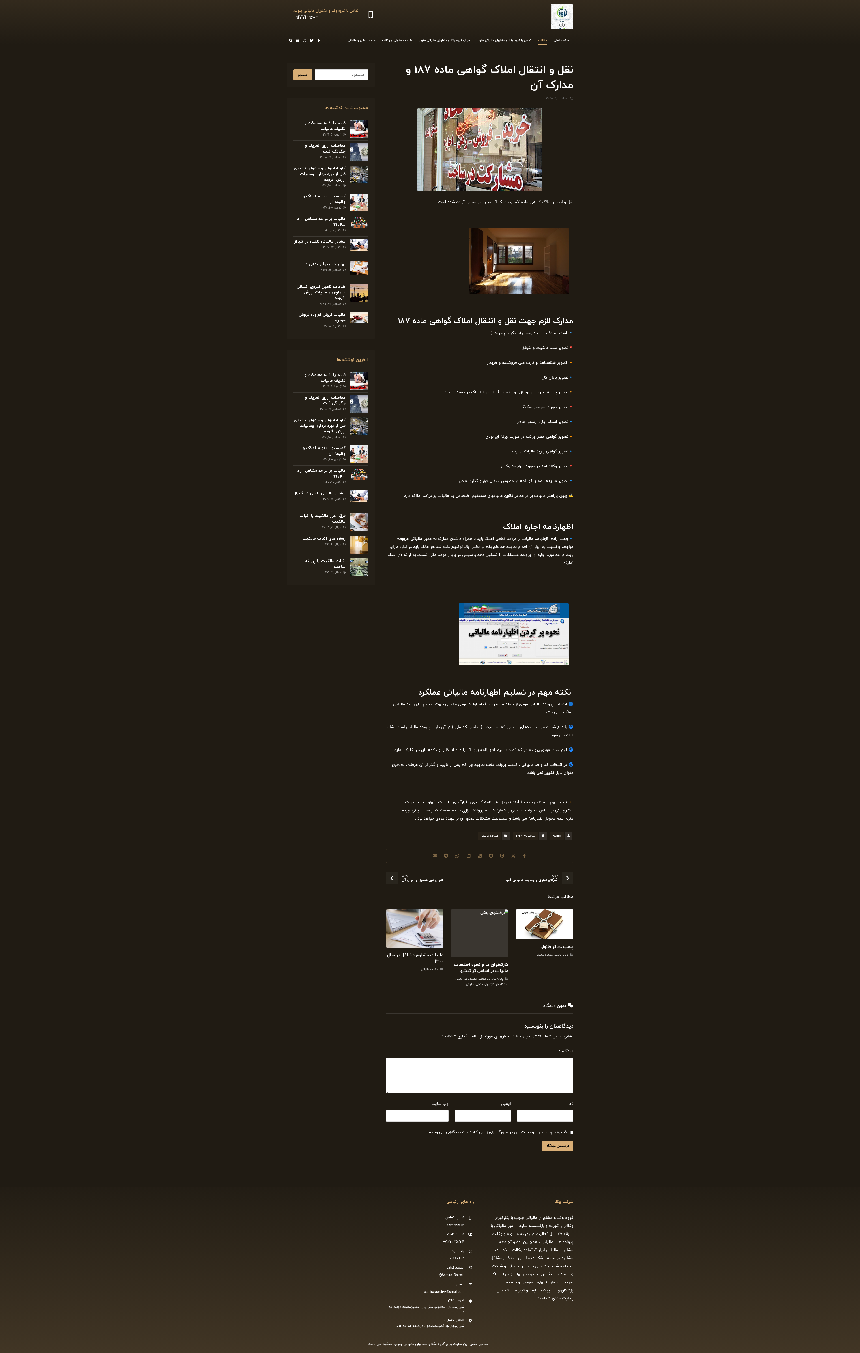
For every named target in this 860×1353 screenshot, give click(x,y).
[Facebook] (318, 40)
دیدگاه (566, 1051)
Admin (557, 836)
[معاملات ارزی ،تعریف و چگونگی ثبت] (359, 152)
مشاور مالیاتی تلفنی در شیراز (320, 241)
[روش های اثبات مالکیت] (359, 545)
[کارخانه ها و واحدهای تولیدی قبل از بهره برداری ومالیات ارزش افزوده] (359, 174)
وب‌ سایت (440, 1104)
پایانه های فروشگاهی (490, 979)
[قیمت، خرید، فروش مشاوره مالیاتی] (562, 16)
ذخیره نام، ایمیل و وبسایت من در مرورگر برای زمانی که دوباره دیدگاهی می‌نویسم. (497, 1132)
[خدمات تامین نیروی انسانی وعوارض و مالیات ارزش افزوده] (359, 293)
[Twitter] (311, 40)
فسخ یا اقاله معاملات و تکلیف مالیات (325, 125)
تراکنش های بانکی (466, 979)
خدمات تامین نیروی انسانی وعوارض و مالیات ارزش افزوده (321, 292)
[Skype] (290, 40)
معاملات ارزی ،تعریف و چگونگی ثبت (325, 148)
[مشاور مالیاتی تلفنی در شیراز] (359, 248)
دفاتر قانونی (561, 955)
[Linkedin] (297, 40)
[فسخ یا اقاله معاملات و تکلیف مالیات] (359, 129)
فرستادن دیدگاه (558, 1146)
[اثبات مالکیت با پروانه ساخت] (359, 567)
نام (571, 1104)
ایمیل (506, 1104)
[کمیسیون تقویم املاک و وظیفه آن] (359, 202)
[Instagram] (304, 40)
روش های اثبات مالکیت (324, 538)
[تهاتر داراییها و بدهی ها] (359, 270)
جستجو (303, 75)
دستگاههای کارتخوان (496, 984)
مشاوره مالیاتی (489, 836)
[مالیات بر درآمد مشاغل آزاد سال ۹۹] (359, 225)
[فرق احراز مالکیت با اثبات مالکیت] (359, 522)
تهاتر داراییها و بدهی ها (324, 264)
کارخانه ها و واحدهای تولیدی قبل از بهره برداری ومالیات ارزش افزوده (320, 174)
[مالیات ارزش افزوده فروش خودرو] (359, 321)
